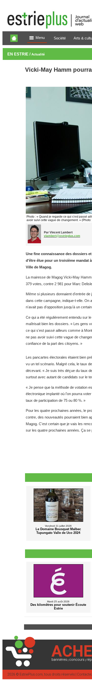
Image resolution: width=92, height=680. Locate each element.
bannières (59, 659)
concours (76, 659)
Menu (40, 38)
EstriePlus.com (31, 674)
